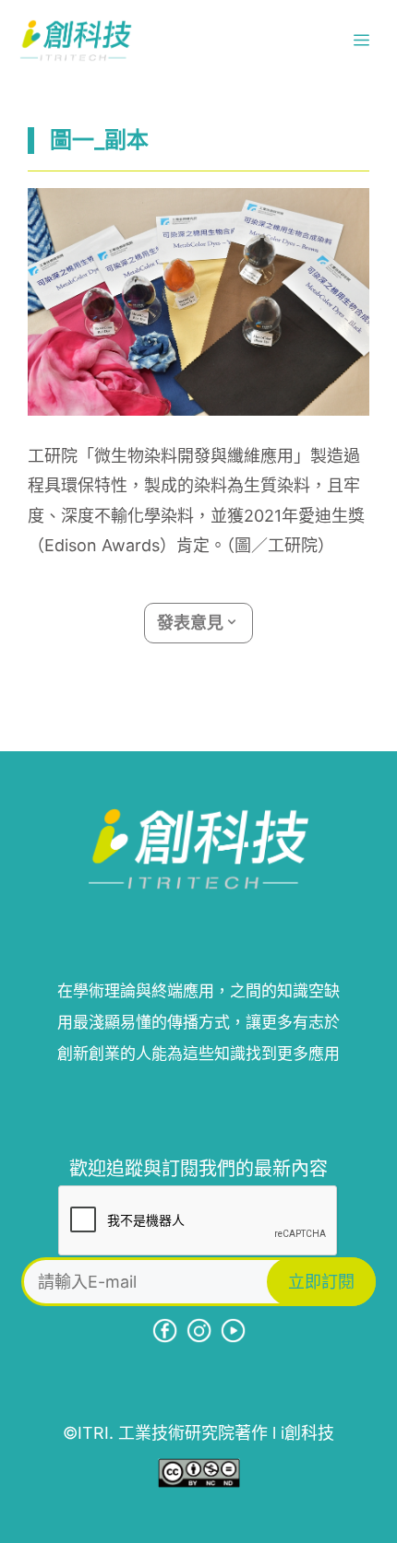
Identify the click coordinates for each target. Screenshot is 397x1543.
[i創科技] (75, 40)
